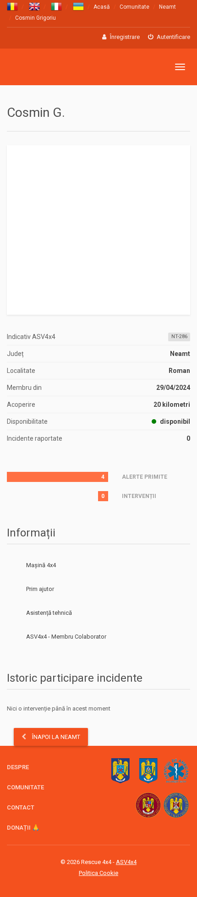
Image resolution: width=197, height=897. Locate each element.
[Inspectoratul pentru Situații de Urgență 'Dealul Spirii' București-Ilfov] (148, 805)
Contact (20, 807)
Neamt (167, 7)
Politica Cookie (98, 873)
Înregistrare (124, 36)
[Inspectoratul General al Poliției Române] (120, 770)
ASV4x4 (14, 636)
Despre (18, 767)
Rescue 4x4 (51, 67)
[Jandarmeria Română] (148, 770)
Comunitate (134, 7)
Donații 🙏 (23, 827)
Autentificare (172, 36)
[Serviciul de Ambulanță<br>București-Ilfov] (176, 770)
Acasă (101, 7)
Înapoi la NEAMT (55, 736)
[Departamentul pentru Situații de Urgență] (176, 805)
